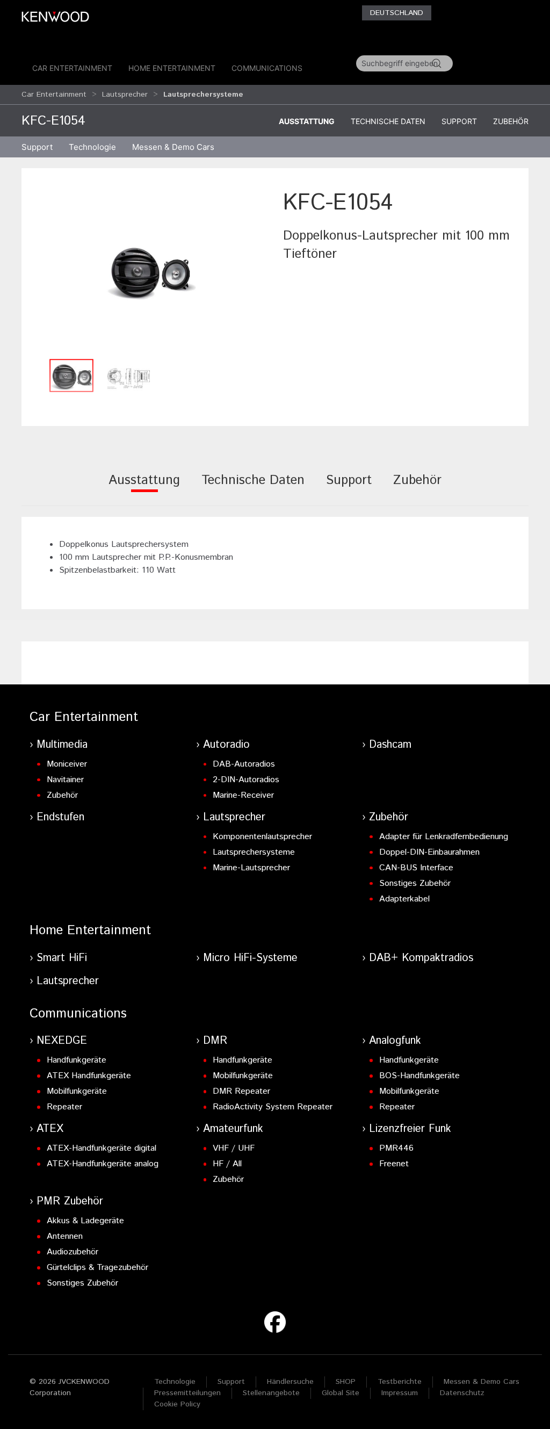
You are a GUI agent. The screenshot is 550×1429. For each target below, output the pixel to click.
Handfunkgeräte (76, 1060)
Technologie (175, 1381)
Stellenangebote (271, 1393)
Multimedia (62, 745)
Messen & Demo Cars (481, 1381)
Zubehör (511, 121)
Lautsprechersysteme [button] (203, 94)
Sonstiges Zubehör (415, 883)
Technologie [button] (92, 147)
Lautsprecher (125, 94)
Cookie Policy (177, 1404)
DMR (215, 1041)
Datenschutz (462, 1393)
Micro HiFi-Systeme (250, 958)
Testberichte (400, 1381)
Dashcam (390, 745)
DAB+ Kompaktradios (421, 958)
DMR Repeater (241, 1091)
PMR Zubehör (70, 1201)
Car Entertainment (72, 68)
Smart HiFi (62, 958)
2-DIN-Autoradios (246, 780)
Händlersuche (290, 1381)
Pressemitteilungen (187, 1393)
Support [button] (37, 147)
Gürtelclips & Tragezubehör (97, 1267)
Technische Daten (388, 121)
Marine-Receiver (243, 795)
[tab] (144, 487)
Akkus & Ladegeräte (85, 1221)
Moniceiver (67, 764)
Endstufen (60, 817)
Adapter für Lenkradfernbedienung (443, 837)
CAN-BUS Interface (416, 868)
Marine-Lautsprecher (251, 868)
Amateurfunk (233, 1129)
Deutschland (396, 13)
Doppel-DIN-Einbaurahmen (429, 852)
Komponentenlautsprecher (262, 837)
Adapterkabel (404, 899)
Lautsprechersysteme (254, 852)
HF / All (227, 1164)
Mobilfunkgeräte (77, 1091)
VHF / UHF (234, 1148)
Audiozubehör (72, 1252)
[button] (149, 270)
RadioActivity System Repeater (272, 1107)
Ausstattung (307, 121)
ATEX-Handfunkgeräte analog (102, 1164)
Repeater (64, 1107)
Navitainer (65, 780)
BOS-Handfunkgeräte (419, 1076)
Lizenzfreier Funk (410, 1129)
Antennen (65, 1236)
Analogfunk (395, 1041)
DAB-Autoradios (244, 764)
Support (459, 121)
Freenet (394, 1164)
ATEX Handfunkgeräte (89, 1076)
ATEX (50, 1129)
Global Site (340, 1393)
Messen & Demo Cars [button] (173, 147)
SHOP (346, 1381)
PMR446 (396, 1148)
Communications (266, 68)
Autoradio (226, 745)
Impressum (399, 1393)
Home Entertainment (171, 68)
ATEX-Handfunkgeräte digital (101, 1148)
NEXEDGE (62, 1041)
